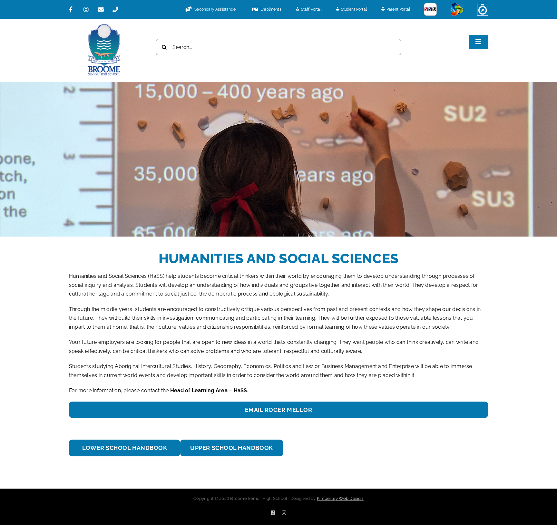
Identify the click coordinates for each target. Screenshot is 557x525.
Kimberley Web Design (340, 498)
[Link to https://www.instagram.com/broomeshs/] (88, 9)
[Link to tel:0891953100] (117, 9)
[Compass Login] (482, 9)
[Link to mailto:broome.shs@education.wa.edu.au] (102, 9)
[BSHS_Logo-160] (104, 26)
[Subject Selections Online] (430, 9)
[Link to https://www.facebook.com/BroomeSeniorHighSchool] (73, 9)
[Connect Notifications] (457, 9)
